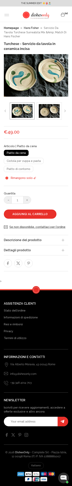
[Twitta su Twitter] (18, 263)
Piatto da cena (16, 152)
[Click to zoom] (62, 60)
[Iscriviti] (63, 421)
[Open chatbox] (63, 478)
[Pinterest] (20, 436)
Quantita (9, 193)
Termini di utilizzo (15, 338)
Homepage (11, 27)
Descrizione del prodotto (22, 240)
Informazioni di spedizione (21, 317)
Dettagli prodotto (17, 250)
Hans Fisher (31, 27)
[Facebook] (7, 436)
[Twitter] (13, 436)
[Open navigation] (7, 15)
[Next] (64, 111)
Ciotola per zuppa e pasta (24, 160)
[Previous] (5, 111)
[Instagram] (26, 436)
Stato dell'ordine (15, 310)
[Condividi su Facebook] (8, 263)
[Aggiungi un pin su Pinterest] (29, 263)
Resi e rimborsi (13, 324)
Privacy (8, 331)
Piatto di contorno (18, 168)
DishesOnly (22, 452)
